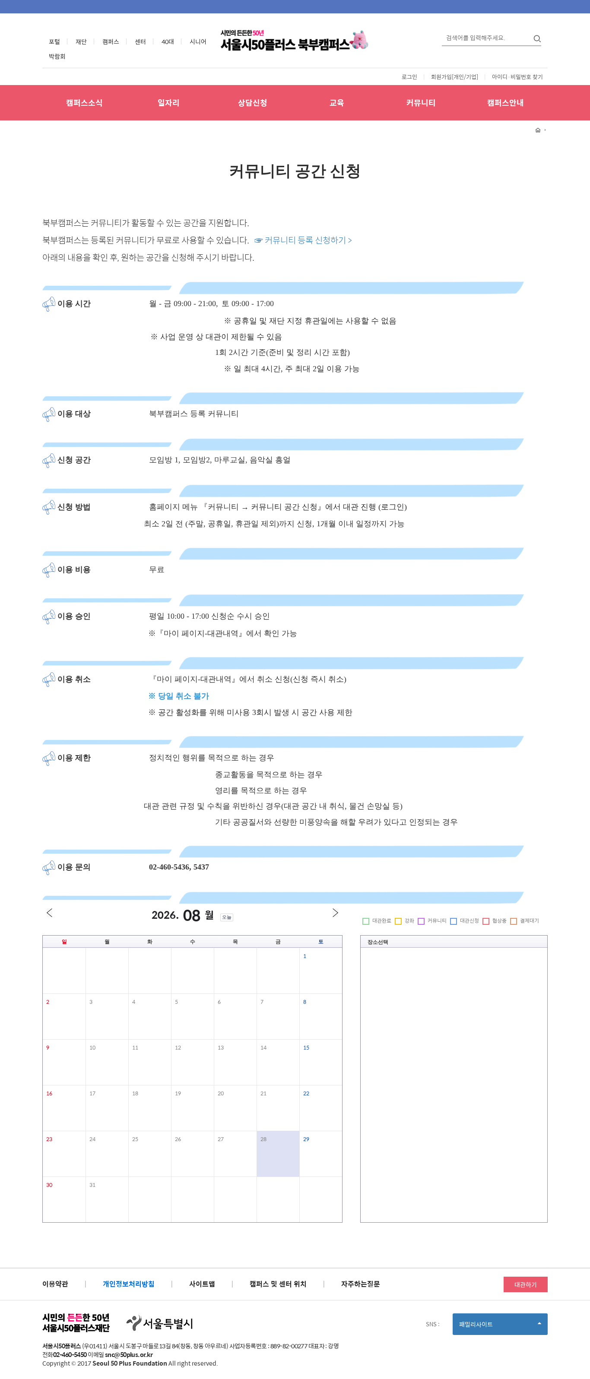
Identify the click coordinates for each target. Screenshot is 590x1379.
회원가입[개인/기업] (454, 76)
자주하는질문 (360, 1283)
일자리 (169, 102)
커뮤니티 (421, 102)
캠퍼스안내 (505, 102)
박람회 (57, 56)
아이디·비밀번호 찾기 (517, 76)
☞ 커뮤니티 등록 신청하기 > (303, 240)
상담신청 (252, 102)
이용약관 (55, 1283)
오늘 (227, 917)
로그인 (409, 76)
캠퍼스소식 (84, 102)
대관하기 (525, 1284)
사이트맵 (202, 1283)
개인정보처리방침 (129, 1283)
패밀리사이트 (490, 1327)
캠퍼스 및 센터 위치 (278, 1283)
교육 (337, 102)
